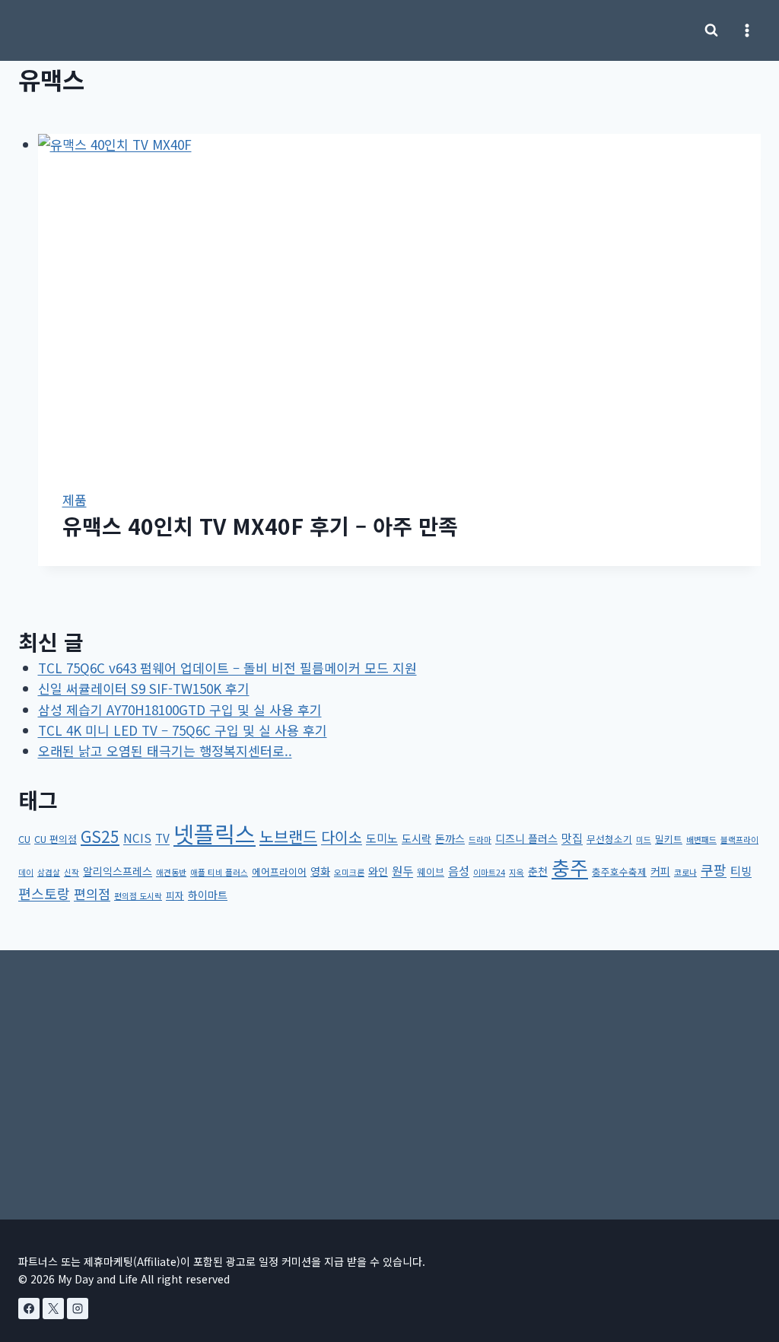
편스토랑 (44, 893)
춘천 (538, 871)
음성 (458, 870)
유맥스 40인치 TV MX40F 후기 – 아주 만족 (260, 525)
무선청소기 (609, 839)
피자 (175, 895)
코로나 (685, 872)
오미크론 (349, 872)
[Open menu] (747, 30)
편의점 (92, 893)
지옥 (516, 872)
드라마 (480, 839)
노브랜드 (288, 836)
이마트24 (489, 872)
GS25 (100, 836)
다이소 (341, 836)
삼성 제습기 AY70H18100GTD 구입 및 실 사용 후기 (180, 709)
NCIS (137, 837)
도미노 (382, 837)
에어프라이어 (279, 871)
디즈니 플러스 (526, 838)
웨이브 (430, 871)
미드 (643, 839)
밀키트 (668, 839)
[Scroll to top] (742, 1244)
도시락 (416, 838)
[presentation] (400, 299)
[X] (53, 1308)
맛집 (572, 837)
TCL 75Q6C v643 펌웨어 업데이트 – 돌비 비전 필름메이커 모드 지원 (227, 667)
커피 (660, 871)
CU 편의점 (55, 839)
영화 (320, 871)
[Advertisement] (389, 1074)
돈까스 (450, 838)
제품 (74, 499)
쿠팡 (714, 869)
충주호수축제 (619, 871)
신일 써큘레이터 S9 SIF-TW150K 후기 (144, 688)
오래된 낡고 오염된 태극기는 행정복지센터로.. (165, 750)
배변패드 (701, 839)
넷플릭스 (214, 833)
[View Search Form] (711, 30)
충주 (570, 867)
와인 (378, 871)
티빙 (741, 870)
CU (24, 839)
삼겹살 (48, 872)
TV (162, 837)
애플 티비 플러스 (219, 872)
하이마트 (207, 894)
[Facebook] (29, 1308)
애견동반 (171, 872)
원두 (402, 870)
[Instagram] (77, 1308)
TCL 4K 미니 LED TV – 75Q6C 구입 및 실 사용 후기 (182, 729)
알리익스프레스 (117, 871)
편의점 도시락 (138, 896)
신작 (71, 872)
